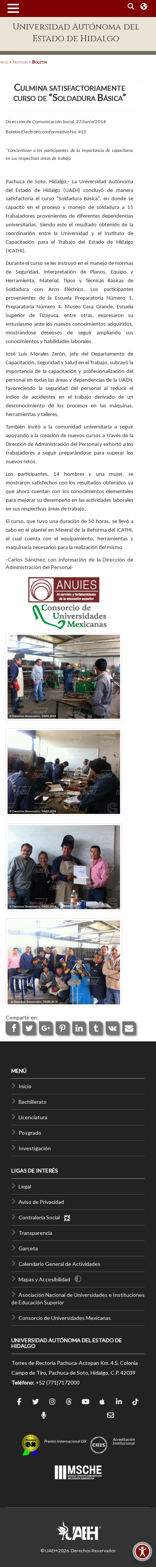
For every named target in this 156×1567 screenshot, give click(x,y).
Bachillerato (33, 1101)
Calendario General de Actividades (59, 1264)
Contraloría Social (41, 1217)
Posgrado (30, 1132)
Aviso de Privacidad (41, 1202)
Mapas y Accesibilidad (44, 1279)
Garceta (28, 1248)
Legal (25, 1186)
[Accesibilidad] (142, 1551)
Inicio (25, 1086)
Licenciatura (33, 1117)
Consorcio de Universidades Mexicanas (65, 1318)
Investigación (35, 1148)
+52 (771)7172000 (58, 1382)
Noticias (20, 62)
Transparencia (35, 1233)
